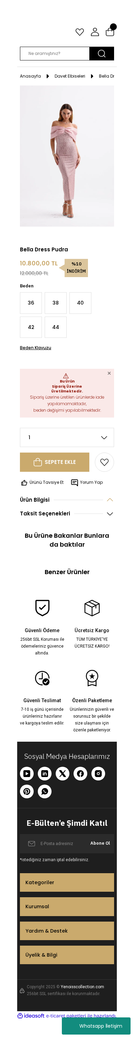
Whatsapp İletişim (100, 1026)
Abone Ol (100, 843)
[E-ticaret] (66, 1015)
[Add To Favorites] (104, 462)
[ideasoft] (31, 1016)
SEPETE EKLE (60, 462)
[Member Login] (95, 32)
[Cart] (110, 32)
